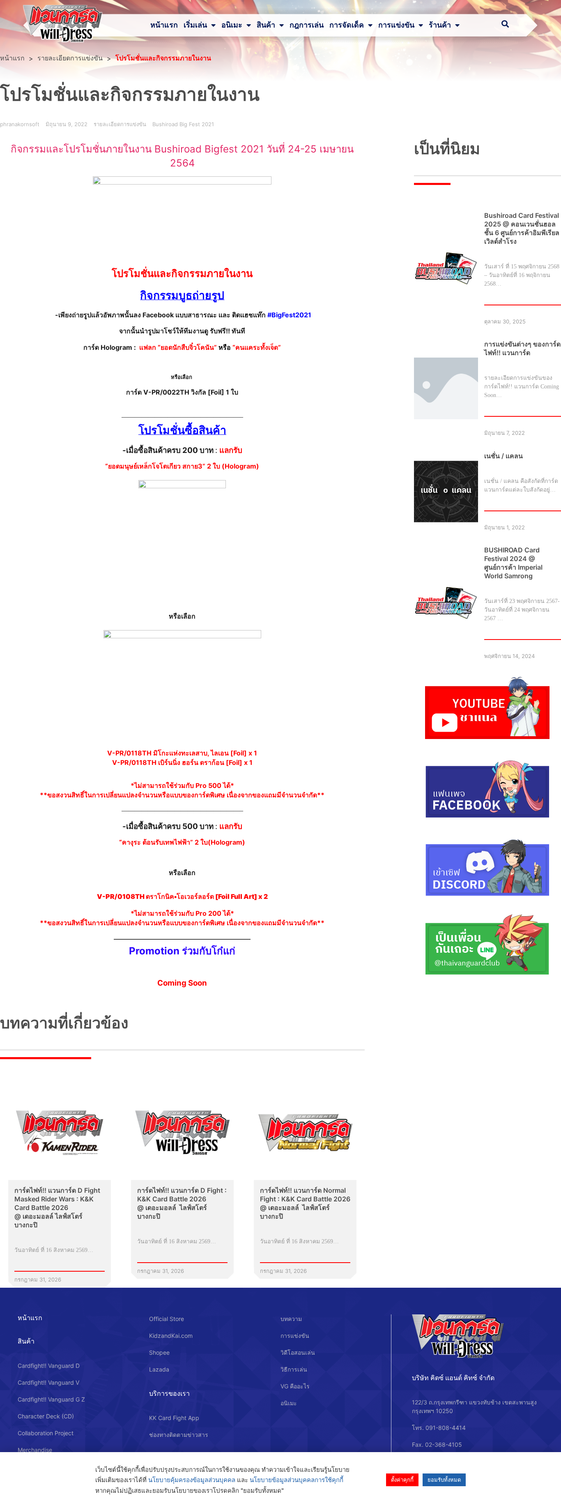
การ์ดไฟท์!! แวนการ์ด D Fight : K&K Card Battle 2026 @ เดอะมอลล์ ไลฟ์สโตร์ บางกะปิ (182, 1203)
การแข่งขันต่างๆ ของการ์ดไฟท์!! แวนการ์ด (522, 348)
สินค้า (266, 25)
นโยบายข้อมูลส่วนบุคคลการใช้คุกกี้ (296, 1480)
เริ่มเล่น (195, 25)
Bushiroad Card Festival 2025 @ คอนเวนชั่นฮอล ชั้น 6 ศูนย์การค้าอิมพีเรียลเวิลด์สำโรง (521, 228)
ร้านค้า (440, 25)
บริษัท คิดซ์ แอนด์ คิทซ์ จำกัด (453, 1378)
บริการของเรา (169, 1393)
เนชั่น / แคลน (503, 456)
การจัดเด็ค (346, 25)
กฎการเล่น (307, 25)
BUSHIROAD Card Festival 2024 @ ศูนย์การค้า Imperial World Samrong (513, 563)
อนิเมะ (231, 25)
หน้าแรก (164, 25)
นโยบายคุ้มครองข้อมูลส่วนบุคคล (191, 1480)
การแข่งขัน (396, 25)
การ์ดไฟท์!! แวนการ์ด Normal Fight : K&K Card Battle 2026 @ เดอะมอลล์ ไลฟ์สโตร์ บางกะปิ (305, 1203)
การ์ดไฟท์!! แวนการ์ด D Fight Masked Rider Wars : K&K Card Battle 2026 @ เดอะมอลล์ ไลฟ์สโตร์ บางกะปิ (57, 1207)
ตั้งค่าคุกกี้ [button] (402, 1479)
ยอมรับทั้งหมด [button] (444, 1479)
